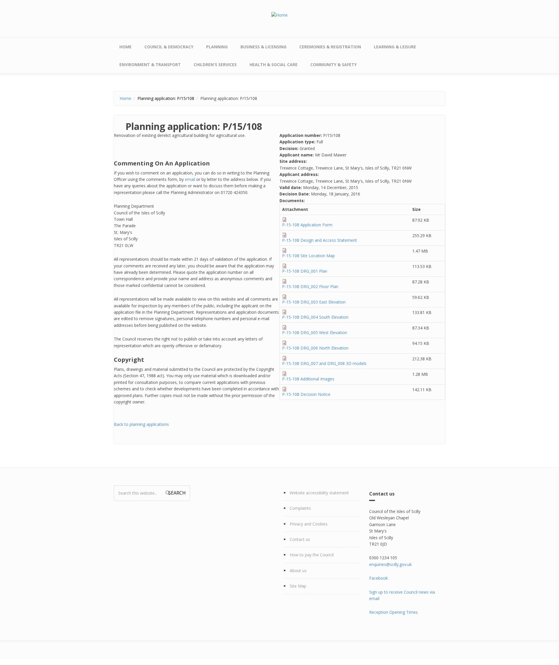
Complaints (300, 508)
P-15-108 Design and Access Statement (319, 240)
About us (298, 570)
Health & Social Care (274, 64)
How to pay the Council (312, 555)
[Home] (279, 14)
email (190, 179)
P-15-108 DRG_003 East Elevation (314, 302)
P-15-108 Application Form (307, 224)
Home (125, 47)
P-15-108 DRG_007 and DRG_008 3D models (324, 363)
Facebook (378, 578)
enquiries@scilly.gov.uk (390, 564)
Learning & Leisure (395, 47)
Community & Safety (333, 64)
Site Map (298, 586)
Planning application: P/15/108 (165, 98)
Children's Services (215, 64)
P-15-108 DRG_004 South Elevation (315, 317)
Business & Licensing (263, 47)
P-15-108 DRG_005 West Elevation (314, 332)
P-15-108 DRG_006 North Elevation (315, 348)
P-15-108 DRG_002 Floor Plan (310, 286)
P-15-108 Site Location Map (308, 255)
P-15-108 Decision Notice (306, 394)
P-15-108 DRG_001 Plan (304, 271)
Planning (217, 47)
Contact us (300, 539)
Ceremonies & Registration (330, 47)
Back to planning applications (141, 424)
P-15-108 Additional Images (308, 379)
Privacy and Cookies (309, 524)
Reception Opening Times (393, 612)
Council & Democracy (168, 47)
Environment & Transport (150, 64)
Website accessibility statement (319, 492)
